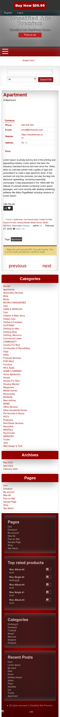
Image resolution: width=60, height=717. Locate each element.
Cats (5, 312)
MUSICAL (8, 397)
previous (17, 265)
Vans (5, 442)
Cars (5, 305)
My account (8, 491)
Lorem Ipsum (14, 664)
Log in (20, 12)
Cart (5, 485)
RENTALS (7, 225)
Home (11, 674)
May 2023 (8, 462)
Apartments (18, 219)
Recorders (8, 426)
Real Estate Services (13, 423)
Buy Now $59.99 (30, 5)
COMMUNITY (10, 341)
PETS (6, 416)
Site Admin (8, 508)
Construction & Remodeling (16, 348)
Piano (10, 683)
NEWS (45, 222)
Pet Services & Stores (13, 413)
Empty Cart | (29, 60)
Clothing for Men (11, 328)
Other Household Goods (15, 410)
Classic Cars (9, 318)
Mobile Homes (36, 222)
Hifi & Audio (8, 367)
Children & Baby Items (14, 315)
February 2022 (10, 468)
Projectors (8, 419)
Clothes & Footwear (12, 322)
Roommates (17, 225)
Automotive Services (13, 292)
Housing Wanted (23, 222)
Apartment (16, 239)
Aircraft (6, 286)
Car (9, 689)
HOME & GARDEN (12, 370)
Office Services (10, 406)
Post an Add (9, 498)
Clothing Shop (10, 331)
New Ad (7, 495)
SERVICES (8, 436)
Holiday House (15, 677)
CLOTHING (8, 325)
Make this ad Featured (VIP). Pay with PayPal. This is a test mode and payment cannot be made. (29, 250)
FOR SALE (8, 361)
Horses (6, 377)
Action (11, 680)
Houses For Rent (9, 222)
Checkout (7, 488)
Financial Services (12, 357)
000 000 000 (27, 124)
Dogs (5, 351)
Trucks (6, 439)
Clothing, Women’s (12, 335)
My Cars (12, 667)
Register (8, 12)
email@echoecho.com (32, 129)
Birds (5, 295)
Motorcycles (9, 393)
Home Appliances (11, 374)
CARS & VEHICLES (12, 309)
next (46, 265)
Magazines (8, 387)
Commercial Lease (31, 219)
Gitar (10, 671)
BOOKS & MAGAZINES (14, 302)
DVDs (6, 354)
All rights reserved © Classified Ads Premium (31, 705)
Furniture (7, 364)
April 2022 (8, 465)
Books (6, 299)
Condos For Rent (45, 219)
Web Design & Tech (12, 445)
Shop (5, 504)
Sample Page (9, 501)
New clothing (9, 400)
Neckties (12, 686)
